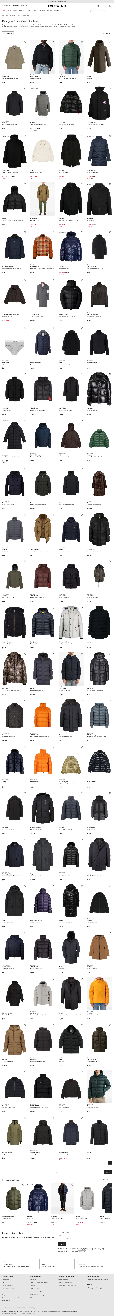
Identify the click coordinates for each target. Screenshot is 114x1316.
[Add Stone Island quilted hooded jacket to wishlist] (25, 932)
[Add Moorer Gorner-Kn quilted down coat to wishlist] (53, 469)
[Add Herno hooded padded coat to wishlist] (25, 886)
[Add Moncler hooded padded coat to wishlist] (25, 1025)
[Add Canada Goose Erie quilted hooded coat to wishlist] (25, 979)
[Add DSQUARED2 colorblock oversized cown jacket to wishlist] (53, 1071)
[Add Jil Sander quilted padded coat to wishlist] (25, 374)
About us (33, 1279)
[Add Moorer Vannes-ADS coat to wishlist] (82, 932)
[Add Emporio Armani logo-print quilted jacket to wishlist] (25, 1071)
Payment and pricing (8, 1291)
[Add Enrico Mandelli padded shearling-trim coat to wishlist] (82, 1118)
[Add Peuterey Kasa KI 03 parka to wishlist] (82, 136)
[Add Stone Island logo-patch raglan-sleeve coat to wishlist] (25, 42)
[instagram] (88, 1288)
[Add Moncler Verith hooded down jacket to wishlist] (82, 515)
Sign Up (62, 1244)
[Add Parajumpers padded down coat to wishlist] (110, 793)
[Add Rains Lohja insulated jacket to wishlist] (82, 421)
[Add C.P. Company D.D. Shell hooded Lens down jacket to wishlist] (110, 700)
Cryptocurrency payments (10, 1294)
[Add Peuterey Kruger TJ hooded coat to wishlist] (25, 793)
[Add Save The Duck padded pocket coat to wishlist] (110, 136)
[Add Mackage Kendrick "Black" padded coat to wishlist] (110, 654)
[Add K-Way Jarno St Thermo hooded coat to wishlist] (53, 88)
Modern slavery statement (38, 1291)
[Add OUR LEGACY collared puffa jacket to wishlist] (53, 42)
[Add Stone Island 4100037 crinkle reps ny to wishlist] (82, 654)
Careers (32, 1285)
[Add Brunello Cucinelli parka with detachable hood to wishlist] (53, 328)
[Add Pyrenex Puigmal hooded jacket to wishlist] (25, 561)
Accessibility (31, 1307)
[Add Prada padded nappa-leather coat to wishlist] (110, 469)
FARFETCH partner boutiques (39, 1282)
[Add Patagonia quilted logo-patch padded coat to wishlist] (82, 42)
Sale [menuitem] (3, 10)
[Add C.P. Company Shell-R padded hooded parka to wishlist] (110, 232)
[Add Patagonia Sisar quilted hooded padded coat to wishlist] (110, 979)
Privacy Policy (82, 1249)
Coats (18, 15)
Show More (106, 1180)
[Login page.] (102, 6)
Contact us (5, 1279)
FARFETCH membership (65, 1282)
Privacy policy (6, 1307)
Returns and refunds (8, 1288)
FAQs (43, 1264)
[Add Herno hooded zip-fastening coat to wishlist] (82, 328)
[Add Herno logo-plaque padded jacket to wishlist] (53, 654)
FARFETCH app (35, 1288)
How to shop (8, 1264)
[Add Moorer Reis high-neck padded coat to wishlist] (25, 88)
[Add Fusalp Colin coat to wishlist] (110, 42)
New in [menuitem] (9, 10)
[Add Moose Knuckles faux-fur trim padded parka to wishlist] (82, 608)
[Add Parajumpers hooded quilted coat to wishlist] (53, 608)
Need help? (82, 1264)
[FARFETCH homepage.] (57, 6)
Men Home (5, 15)
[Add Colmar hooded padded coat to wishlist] (82, 840)
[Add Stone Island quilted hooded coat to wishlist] (82, 561)
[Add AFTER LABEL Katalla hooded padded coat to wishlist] (82, 88)
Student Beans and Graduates (67, 1285)
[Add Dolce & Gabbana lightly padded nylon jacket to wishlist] (110, 280)
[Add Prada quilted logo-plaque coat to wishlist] (25, 700)
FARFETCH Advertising (37, 1294)
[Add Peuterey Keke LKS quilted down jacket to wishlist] (82, 793)
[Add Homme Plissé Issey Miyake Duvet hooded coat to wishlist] (25, 280)
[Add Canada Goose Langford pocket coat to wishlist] (25, 1118)
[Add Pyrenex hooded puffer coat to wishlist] (82, 232)
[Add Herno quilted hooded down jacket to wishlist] (25, 747)
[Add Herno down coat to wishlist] (82, 1025)
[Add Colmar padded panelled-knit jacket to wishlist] (25, 515)
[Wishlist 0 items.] (106, 6)
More (73, 26)
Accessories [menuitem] (41, 10)
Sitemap (32, 1298)
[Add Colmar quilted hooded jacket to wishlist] (110, 1071)
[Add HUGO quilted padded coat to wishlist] (82, 1071)
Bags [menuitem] (34, 10)
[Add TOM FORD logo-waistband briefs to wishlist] (25, 328)
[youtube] (101, 1288)
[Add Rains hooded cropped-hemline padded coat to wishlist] (25, 184)
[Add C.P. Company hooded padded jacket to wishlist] (110, 1025)
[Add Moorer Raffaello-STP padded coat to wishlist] (110, 840)
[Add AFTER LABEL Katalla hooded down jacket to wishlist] (53, 374)
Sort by (105, 33)
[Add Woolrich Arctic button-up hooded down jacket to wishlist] (82, 184)
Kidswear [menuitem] (24, 5)
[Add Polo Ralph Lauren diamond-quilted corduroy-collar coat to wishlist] (25, 840)
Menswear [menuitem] (16, 5)
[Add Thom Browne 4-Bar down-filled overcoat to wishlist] (53, 280)
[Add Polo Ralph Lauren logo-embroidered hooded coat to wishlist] (53, 421)
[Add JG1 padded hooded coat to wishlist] (53, 136)
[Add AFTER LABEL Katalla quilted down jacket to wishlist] (53, 561)
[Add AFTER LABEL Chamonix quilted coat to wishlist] (53, 932)
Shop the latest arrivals (60, 1)
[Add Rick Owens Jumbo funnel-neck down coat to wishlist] (25, 136)
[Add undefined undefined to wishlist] (23, 1185)
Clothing (12, 15)
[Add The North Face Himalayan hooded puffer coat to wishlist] (82, 280)
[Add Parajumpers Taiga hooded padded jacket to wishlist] (53, 979)
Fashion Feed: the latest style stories (97, 1279)
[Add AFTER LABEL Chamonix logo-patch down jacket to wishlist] (53, 700)
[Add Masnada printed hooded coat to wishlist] (110, 561)
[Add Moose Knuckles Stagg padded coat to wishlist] (25, 608)
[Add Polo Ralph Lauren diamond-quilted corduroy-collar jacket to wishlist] (25, 232)
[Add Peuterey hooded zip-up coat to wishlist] (110, 886)
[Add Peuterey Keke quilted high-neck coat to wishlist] (110, 421)
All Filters (7, 33)
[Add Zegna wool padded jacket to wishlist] (53, 840)
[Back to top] (110, 1163)
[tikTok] (92, 1288)
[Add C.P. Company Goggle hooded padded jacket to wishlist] (82, 747)
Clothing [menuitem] (21, 10)
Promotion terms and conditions (11, 1298)
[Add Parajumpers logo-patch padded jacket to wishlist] (110, 515)
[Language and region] (98, 6)
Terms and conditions (19, 1307)
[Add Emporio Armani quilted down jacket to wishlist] (110, 328)
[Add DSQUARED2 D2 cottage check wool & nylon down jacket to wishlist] (53, 232)
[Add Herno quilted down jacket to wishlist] (110, 1118)
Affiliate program (63, 1279)
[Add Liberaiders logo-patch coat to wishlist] (53, 184)
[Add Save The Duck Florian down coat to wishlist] (110, 747)
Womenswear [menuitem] (6, 5)
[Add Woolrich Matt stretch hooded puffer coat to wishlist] (25, 421)
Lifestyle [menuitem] (56, 10)
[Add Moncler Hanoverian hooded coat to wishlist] (82, 886)
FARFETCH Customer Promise (11, 1301)
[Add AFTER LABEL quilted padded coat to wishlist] (53, 747)
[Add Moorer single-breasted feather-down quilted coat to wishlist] (82, 979)
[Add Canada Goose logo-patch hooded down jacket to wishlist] (110, 88)
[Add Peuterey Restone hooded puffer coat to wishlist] (53, 1025)
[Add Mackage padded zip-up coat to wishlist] (110, 374)
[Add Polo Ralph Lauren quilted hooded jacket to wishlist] (53, 886)
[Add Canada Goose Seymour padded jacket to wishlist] (53, 1118)
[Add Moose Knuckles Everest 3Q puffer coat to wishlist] (53, 793)
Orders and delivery (8, 1285)
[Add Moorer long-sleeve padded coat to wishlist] (82, 700)
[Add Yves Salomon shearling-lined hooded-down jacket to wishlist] (53, 515)
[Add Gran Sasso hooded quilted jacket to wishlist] (25, 469)
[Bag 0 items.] (110, 6)
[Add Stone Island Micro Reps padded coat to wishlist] (82, 374)
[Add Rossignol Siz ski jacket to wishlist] (110, 184)
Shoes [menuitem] (28, 10)
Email (59, 1235)
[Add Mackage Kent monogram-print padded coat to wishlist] (25, 654)
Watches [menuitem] (49, 10)
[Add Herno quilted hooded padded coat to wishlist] (82, 469)
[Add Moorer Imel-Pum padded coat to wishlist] (110, 608)
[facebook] (97, 1288)
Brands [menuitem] (15, 10)
